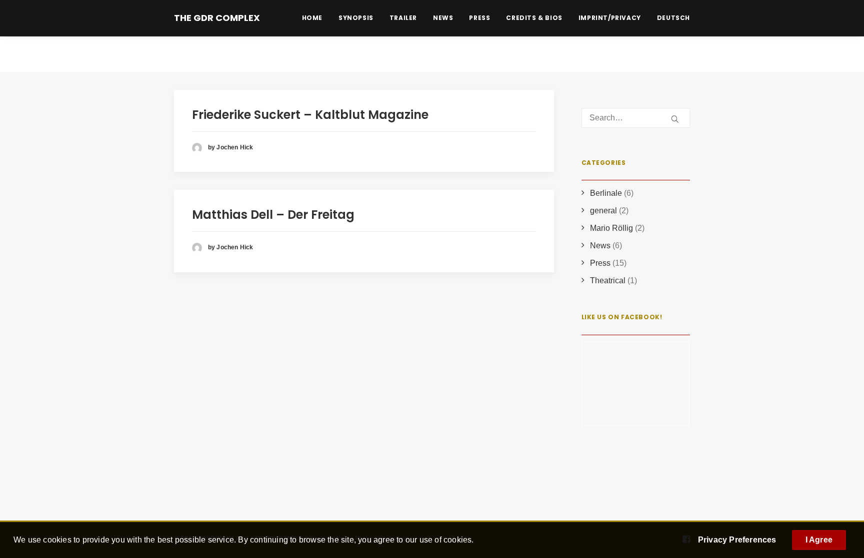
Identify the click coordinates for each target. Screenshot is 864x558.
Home (312, 17)
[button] (675, 119)
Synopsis (356, 17)
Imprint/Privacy (609, 17)
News (443, 17)
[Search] (636, 118)
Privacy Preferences (737, 540)
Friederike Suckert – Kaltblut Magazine (310, 114)
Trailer (403, 17)
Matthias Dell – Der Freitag (273, 214)
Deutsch (673, 18)
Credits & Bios (534, 17)
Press (479, 17)
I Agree (819, 540)
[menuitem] (316, 18)
